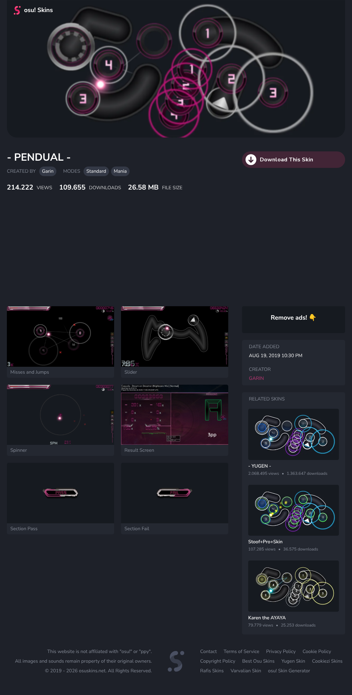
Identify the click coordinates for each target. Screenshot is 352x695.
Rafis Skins (211, 670)
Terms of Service (242, 651)
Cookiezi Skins (327, 661)
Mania (120, 171)
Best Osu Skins (258, 661)
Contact (208, 651)
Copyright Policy (217, 661)
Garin (48, 171)
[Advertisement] (166, 256)
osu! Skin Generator (289, 670)
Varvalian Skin (246, 670)
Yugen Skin (293, 661)
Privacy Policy (281, 651)
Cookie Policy (316, 651)
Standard (96, 171)
